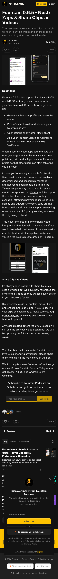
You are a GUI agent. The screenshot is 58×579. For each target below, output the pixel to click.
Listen (52, 42)
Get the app (43, 566)
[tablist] (16, 441)
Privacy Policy (30, 544)
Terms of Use (44, 538)
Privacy (25, 559)
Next (48, 431)
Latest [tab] (13, 441)
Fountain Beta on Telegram (34, 368)
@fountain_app (10, 315)
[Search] (53, 441)
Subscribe (41, 4)
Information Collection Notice (37, 541)
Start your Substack (21, 566)
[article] (29, 459)
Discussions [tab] (24, 441)
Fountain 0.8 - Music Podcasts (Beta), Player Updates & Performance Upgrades (20, 453)
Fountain (13, 40)
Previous (11, 431)
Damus (18, 133)
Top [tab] (5, 441)
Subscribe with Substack (31, 531)
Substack (15, 573)
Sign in (52, 4)
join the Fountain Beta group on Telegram (30, 237)
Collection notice (45, 559)
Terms (33, 559)
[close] (50, 479)
